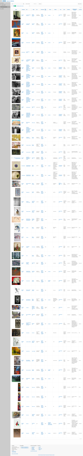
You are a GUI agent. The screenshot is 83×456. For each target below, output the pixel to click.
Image (16, 9)
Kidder (33, 122)
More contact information (15, 453)
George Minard (33, 152)
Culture (50, 9)
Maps (39, 449)
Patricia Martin (33, 300)
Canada (42, 16)
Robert (33, 175)
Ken (33, 332)
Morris (33, 227)
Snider (33, 183)
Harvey (33, 137)
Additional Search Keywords (74, 9)
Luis (34, 387)
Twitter (33, 447)
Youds (32, 165)
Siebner (33, 280)
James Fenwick (33, 202)
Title (28, 9)
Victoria (42, 14)
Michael (33, 237)
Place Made (42, 9)
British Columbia (42, 15)
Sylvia (33, 192)
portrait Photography (60, 100)
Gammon (33, 67)
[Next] (81, 7)
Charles (33, 290)
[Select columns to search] (12, 4)
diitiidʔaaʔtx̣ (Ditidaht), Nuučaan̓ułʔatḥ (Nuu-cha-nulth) (50, 423)
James (33, 24)
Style (60, 9)
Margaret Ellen (33, 60)
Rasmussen (33, 157)
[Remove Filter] (29, 5)
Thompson (33, 423)
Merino (33, 387)
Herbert (33, 281)
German (49, 281)
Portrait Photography (60, 68)
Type (36, 9)
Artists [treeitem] (3, 8)
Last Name (80, 9)
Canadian (49, 15)
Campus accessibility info (24, 447)
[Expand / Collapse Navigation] (1, 1)
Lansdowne (33, 210)
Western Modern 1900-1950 (60, 184)
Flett (32, 332)
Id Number (68, 9)
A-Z (39, 447)
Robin (32, 52)
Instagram (33, 449)
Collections (23, 9)
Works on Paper (23, 60)
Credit (64, 9)
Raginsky (33, 323)
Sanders (33, 151)
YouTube (33, 448)
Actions (40, 3)
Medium (55, 9)
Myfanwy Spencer (33, 15)
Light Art (61, 175)
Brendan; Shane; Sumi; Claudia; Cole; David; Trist (33, 307)
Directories (40, 448)
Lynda (32, 68)
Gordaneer (33, 23)
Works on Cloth (23, 15)
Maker (33, 9)
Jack (34, 122)
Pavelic (33, 14)
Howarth (33, 378)
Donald (33, 145)
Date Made (45, 9)
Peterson (33, 59)
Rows (34, 3)
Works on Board (23, 33)
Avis (32, 107)
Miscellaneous (23, 52)
